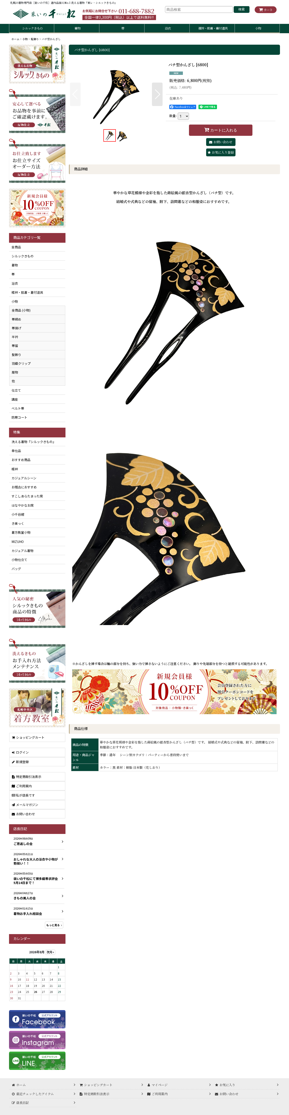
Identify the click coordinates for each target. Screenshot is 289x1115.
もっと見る (53, 925)
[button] (75, 94)
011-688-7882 (136, 11)
